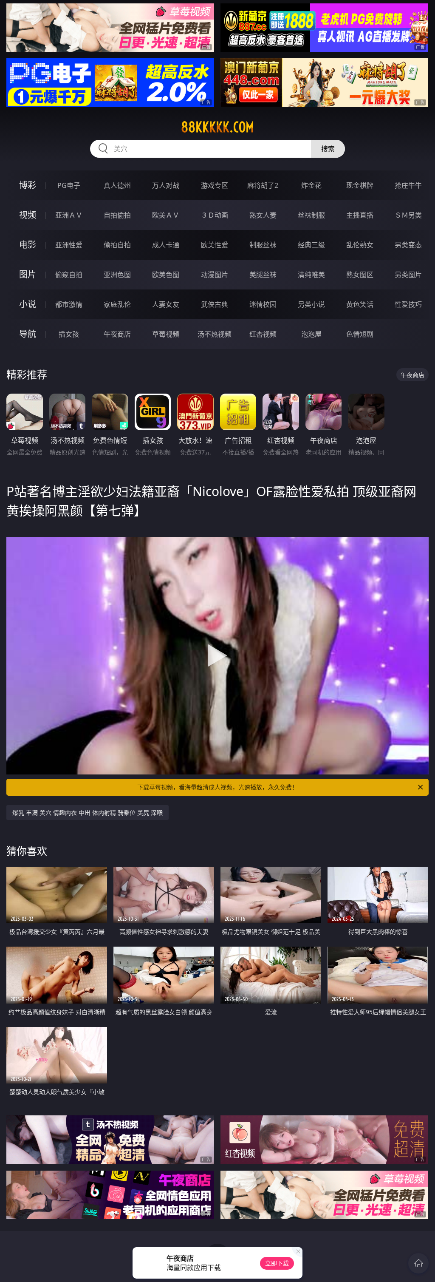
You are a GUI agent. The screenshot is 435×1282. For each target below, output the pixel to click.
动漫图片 (214, 274)
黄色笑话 (359, 304)
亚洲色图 (117, 274)
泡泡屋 (311, 334)
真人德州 (117, 185)
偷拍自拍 (117, 245)
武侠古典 (214, 304)
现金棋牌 (359, 185)
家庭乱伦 (117, 304)
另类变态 (408, 245)
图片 (27, 274)
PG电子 (68, 185)
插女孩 (69, 334)
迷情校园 (263, 304)
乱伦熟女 (359, 245)
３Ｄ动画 (214, 215)
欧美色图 (165, 274)
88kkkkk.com (217, 127)
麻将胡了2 (262, 185)
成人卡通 (165, 245)
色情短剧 (359, 334)
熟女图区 (359, 274)
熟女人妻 (263, 215)
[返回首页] (418, 1263)
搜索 (328, 148)
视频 (27, 215)
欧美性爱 (214, 245)
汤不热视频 (215, 334)
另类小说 (311, 304)
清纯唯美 (311, 274)
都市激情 (68, 304)
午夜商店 (117, 334)
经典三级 (311, 245)
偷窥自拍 (68, 274)
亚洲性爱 (68, 245)
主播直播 (359, 215)
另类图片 (408, 274)
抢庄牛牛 (408, 185)
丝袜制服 (311, 215)
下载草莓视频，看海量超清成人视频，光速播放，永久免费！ (217, 787)
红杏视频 (263, 334)
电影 (27, 244)
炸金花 (311, 185)
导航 (27, 334)
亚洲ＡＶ (68, 215)
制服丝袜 (263, 245)
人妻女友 (165, 304)
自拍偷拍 (117, 215)
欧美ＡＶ (165, 215)
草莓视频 (165, 334)
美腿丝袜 (263, 274)
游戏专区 (214, 185)
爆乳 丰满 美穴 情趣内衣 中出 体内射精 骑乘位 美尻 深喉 (87, 812)
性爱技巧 (408, 304)
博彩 (27, 185)
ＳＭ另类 (408, 215)
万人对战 (165, 185)
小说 (27, 304)
